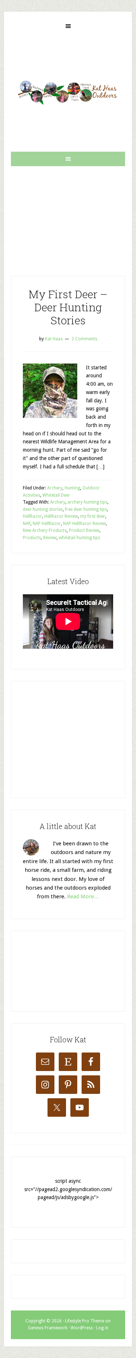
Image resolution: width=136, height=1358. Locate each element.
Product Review (84, 530)
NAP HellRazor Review (84, 523)
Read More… (83, 896)
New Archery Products (45, 530)
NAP (26, 523)
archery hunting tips (87, 502)
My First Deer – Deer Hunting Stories (68, 307)
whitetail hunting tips (79, 537)
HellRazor (32, 516)
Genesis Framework (47, 1327)
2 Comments (84, 338)
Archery (54, 488)
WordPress (82, 1327)
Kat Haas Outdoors (68, 92)
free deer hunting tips (86, 509)
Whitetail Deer (56, 495)
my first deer (92, 516)
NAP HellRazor (47, 523)
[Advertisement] (68, 215)
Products (32, 537)
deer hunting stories (43, 509)
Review (50, 537)
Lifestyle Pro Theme (84, 1321)
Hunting (72, 488)
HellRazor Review (61, 516)
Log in (102, 1327)
